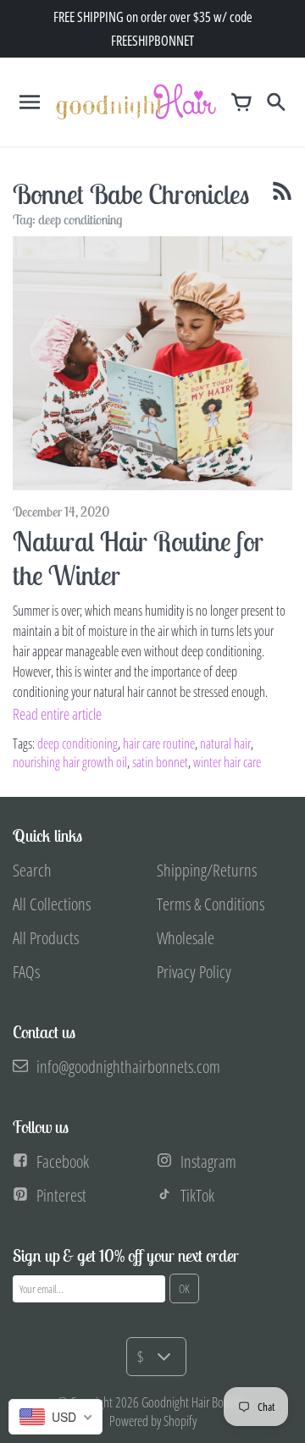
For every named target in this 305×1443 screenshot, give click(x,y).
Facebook (62, 1161)
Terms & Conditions (210, 904)
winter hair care (227, 762)
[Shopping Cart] (241, 101)
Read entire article (57, 714)
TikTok (197, 1195)
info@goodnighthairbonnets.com (128, 1066)
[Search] (275, 101)
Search (32, 870)
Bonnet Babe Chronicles (131, 194)
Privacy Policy (194, 971)
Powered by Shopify (153, 1421)
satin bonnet (160, 762)
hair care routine (159, 743)
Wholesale (185, 937)
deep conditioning (77, 743)
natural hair (225, 743)
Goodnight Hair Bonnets (194, 1402)
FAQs (26, 971)
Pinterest (61, 1195)
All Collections (52, 904)
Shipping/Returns (207, 870)
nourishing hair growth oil (70, 762)
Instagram (208, 1161)
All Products (46, 937)
